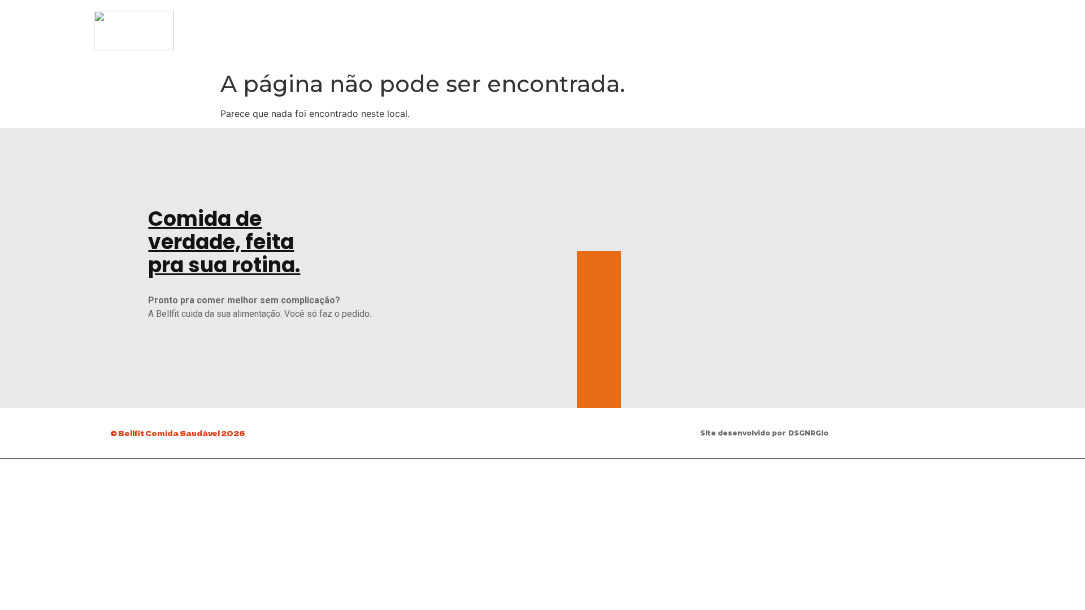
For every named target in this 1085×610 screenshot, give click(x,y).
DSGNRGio (808, 433)
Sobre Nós (933, 25)
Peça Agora (867, 25)
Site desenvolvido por (742, 433)
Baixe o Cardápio (788, 25)
